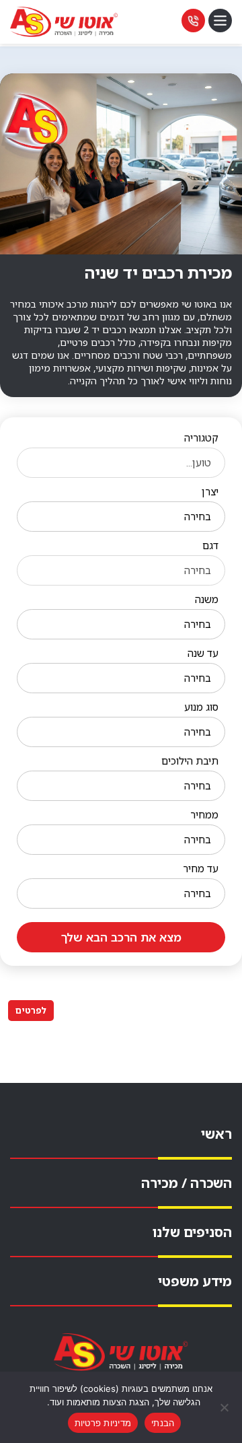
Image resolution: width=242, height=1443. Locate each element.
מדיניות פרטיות (103, 1422)
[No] (225, 1407)
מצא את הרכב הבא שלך (121, 937)
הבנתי (162, 1422)
